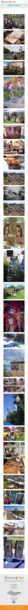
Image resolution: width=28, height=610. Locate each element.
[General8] (14, 488)
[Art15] (14, 107)
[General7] (14, 425)
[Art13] (14, 568)
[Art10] (14, 44)
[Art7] (14, 169)
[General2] (14, 184)
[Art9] (14, 392)
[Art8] (14, 154)
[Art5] (14, 473)
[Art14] (14, 74)
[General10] (14, 298)
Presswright (19, 608)
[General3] (14, 215)
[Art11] (14, 123)
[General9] (14, 519)
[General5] (14, 534)
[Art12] (14, 331)
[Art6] (14, 440)
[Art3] (14, 281)
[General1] (14, 347)
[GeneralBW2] (14, 200)
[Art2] (14, 248)
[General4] (14, 376)
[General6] (14, 59)
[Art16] (14, 138)
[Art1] (14, 504)
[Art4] (14, 28)
